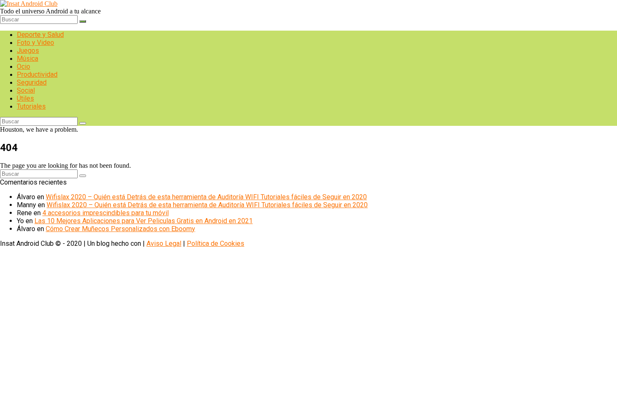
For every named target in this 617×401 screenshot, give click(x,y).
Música (27, 58)
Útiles (25, 98)
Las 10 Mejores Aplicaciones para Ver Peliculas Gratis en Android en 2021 (143, 221)
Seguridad (32, 82)
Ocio (23, 66)
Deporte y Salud (40, 35)
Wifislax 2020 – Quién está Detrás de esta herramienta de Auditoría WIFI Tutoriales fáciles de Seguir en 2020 (206, 197)
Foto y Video (35, 43)
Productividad (37, 74)
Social (26, 90)
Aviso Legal (163, 243)
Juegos (28, 51)
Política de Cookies (215, 243)
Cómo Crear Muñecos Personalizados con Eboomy (120, 229)
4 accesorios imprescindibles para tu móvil (105, 213)
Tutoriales (31, 106)
